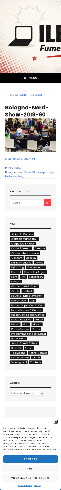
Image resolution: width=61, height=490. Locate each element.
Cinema (40, 248)
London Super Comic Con (27, 305)
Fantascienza (35, 267)
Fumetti (16, 281)
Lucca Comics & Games (26, 310)
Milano (15, 324)
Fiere (14, 277)
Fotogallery (36, 277)
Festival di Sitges (34, 272)
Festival (16, 272)
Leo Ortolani (18, 300)
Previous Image (17, 94)
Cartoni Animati (21, 248)
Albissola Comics (22, 234)
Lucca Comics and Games (28, 315)
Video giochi (19, 362)
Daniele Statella (21, 262)
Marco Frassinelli (21, 319)
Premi (36, 329)
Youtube (35, 362)
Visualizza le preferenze (30, 478)
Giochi (15, 291)
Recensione (18, 338)
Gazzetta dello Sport (24, 286)
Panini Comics (20, 329)
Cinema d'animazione (25, 253)
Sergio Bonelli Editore (24, 343)
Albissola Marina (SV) (24, 239)
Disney (39, 262)
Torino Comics (38, 353)
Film (23, 277)
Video (36, 357)
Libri (32, 300)
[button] (56, 421)
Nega (30, 468)
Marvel (39, 319)
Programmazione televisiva (28, 334)
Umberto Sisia (20, 357)
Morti (26, 324)
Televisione (18, 353)
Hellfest (27, 291)
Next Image (36, 94)
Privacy (37, 485)
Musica (37, 324)
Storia (29, 348)
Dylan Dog (17, 267)
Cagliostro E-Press (23, 243)
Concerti (16, 258)
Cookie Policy (25, 485)
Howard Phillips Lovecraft (27, 296)
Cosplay (31, 258)
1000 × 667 (30, 159)
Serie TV (16, 348)
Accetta (30, 459)
